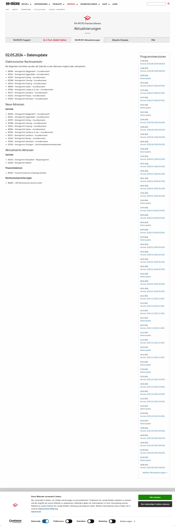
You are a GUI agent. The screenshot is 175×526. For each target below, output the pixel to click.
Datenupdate (145, 78)
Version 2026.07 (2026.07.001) (152, 100)
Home (7, 9)
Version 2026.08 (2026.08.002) (152, 63)
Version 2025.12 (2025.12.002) (152, 298)
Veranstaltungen (88, 4)
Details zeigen (126, 521)
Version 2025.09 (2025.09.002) (152, 445)
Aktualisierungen (39, 9)
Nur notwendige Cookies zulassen (155, 504)
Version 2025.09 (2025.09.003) (152, 438)
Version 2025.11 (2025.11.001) (152, 357)
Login (114, 4)
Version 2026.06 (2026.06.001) (152, 144)
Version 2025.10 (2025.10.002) (152, 401)
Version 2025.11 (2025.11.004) (152, 313)
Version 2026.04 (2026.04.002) (152, 188)
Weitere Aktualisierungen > (155, 472)
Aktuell (25, 4)
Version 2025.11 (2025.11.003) (152, 328)
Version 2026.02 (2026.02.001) (152, 254)
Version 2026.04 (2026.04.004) (152, 174)
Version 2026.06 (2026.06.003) (152, 129)
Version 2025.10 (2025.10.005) (152, 379)
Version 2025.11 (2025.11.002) (152, 342)
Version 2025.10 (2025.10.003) (152, 394)
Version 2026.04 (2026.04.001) (152, 196)
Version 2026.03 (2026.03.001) (152, 232)
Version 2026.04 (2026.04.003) (152, 181)
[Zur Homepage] (12, 3)
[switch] (68, 521)
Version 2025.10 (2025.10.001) (152, 416)
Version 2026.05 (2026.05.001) (152, 166)
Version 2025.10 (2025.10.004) (152, 387)
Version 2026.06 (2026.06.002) (152, 137)
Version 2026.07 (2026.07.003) (152, 86)
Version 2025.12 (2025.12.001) (152, 306)
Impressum (36, 512)
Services (71, 4)
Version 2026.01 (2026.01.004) (152, 262)
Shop (104, 4)
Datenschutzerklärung (48, 509)
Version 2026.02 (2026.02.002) (152, 247)
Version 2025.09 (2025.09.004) (152, 431)
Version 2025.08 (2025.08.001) (152, 467)
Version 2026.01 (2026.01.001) (152, 291)
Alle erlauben (155, 497)
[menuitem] (12, 4)
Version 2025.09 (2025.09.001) (152, 453)
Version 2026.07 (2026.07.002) (152, 93)
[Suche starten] (169, 4)
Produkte (57, 4)
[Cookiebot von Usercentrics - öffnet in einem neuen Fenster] (15, 521)
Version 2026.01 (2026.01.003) (152, 269)
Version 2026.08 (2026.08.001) (152, 71)
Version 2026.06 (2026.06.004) (152, 122)
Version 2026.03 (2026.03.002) (152, 218)
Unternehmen (41, 4)
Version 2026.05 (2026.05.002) (152, 159)
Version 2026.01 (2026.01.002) (152, 284)
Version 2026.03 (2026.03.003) (152, 210)
